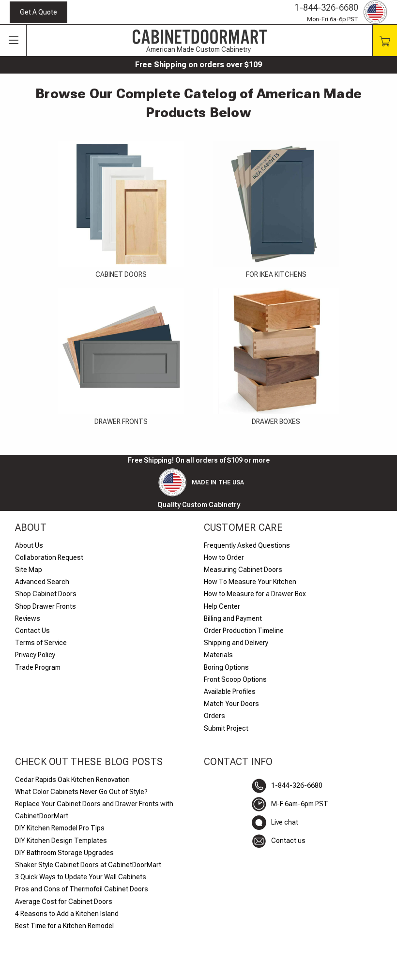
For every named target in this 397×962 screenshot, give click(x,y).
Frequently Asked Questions (247, 545)
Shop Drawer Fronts (45, 606)
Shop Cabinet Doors (45, 594)
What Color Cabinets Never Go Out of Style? (81, 792)
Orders (214, 716)
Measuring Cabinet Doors (243, 569)
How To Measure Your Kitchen (250, 582)
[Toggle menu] (13, 41)
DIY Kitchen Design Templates (61, 840)
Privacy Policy (35, 655)
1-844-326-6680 (326, 7)
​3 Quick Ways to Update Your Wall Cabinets (80, 877)
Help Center (222, 606)
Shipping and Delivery (236, 642)
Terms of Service (41, 642)
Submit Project (226, 728)
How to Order (224, 557)
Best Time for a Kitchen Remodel (64, 926)
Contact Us (32, 630)
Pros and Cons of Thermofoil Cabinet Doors (81, 889)
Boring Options (226, 667)
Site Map (28, 569)
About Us (29, 545)
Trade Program (38, 667)
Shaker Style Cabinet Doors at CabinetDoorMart (88, 865)
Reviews (27, 618)
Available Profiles (230, 691)
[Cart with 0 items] (384, 40)
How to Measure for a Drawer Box (255, 594)
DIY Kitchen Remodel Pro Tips (60, 828)
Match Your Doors (231, 703)
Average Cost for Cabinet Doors (63, 901)
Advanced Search (42, 582)
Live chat (284, 822)
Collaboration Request (49, 557)
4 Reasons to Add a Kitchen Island (67, 913)
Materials (218, 655)
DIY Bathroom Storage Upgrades (64, 853)
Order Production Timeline (244, 630)
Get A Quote (38, 12)
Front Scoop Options (235, 679)
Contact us (288, 840)
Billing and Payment (233, 618)
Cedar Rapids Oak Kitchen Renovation (72, 779)
